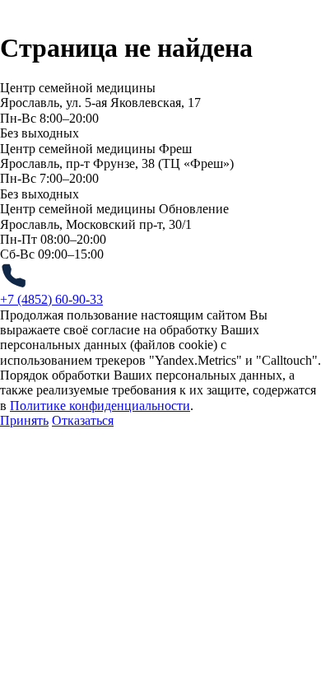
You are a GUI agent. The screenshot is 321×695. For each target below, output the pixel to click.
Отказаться (83, 420)
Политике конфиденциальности (100, 406)
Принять (24, 420)
